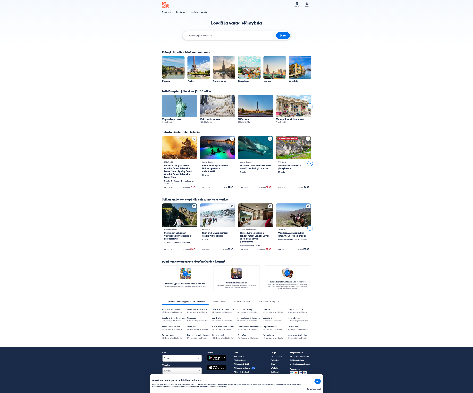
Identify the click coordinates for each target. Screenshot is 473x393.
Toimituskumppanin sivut (299, 356)
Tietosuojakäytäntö (241, 364)
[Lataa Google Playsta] (216, 358)
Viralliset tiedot (240, 360)
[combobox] (231, 35)
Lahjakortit (275, 372)
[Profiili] (307, 3)
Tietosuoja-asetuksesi (242, 368)
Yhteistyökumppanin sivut (300, 364)
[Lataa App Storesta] (216, 367)
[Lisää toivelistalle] (194, 138)
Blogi (273, 364)
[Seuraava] (310, 106)
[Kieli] (297, 3)
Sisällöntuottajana (297, 360)
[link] (173, 69)
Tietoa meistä (276, 356)
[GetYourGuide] (165, 5)
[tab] (185, 301)
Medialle (274, 368)
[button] (173, 69)
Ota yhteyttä (239, 356)
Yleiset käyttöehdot (241, 372)
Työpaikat (275, 360)
